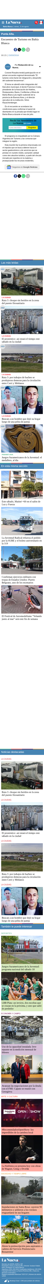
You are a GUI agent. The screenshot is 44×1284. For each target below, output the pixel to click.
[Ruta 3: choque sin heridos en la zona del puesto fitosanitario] (22, 281)
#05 (2, 426)
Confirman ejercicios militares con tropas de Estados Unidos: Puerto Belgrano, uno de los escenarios (19, 579)
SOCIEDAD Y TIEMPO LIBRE (14, 1174)
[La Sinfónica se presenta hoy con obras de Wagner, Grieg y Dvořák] (22, 1149)
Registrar (32, 128)
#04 (2, 388)
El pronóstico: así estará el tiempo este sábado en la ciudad (21, 340)
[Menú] (3, 22)
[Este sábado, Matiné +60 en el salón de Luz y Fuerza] (22, 485)
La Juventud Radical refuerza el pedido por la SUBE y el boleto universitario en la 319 (22, 540)
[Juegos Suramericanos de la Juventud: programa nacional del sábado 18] (22, 950)
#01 (2, 269)
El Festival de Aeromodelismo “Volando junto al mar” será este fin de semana (22, 617)
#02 (2, 308)
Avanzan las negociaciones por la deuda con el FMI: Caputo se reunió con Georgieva (21, 1088)
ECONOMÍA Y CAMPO (10, 1014)
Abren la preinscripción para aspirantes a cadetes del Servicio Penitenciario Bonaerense (22, 1249)
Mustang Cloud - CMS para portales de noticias (25, 1281)
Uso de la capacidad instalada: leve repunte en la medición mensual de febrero (19, 1049)
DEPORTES (6, 933)
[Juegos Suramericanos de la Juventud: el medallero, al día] (22, 438)
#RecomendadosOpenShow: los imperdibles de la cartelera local (18, 1131)
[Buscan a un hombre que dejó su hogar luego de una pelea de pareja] (22, 400)
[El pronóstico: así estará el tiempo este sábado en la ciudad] (22, 320)
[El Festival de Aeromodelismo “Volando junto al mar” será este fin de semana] (22, 599)
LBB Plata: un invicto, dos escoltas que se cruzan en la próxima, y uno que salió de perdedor (22, 1005)
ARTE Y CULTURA (9, 1097)
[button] (15, 49)
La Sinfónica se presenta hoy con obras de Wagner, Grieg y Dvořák (21, 1167)
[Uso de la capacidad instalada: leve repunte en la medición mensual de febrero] (22, 1030)
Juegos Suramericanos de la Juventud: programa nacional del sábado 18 (21, 968)
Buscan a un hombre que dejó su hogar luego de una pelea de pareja (21, 420)
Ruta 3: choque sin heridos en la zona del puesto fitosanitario (20, 302)
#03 (2, 346)
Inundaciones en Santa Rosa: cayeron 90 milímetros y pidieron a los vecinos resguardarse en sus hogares (22, 1210)
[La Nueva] (14, 22)
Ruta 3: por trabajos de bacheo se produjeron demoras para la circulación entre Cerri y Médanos (21, 380)
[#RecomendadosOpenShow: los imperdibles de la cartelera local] (22, 1113)
